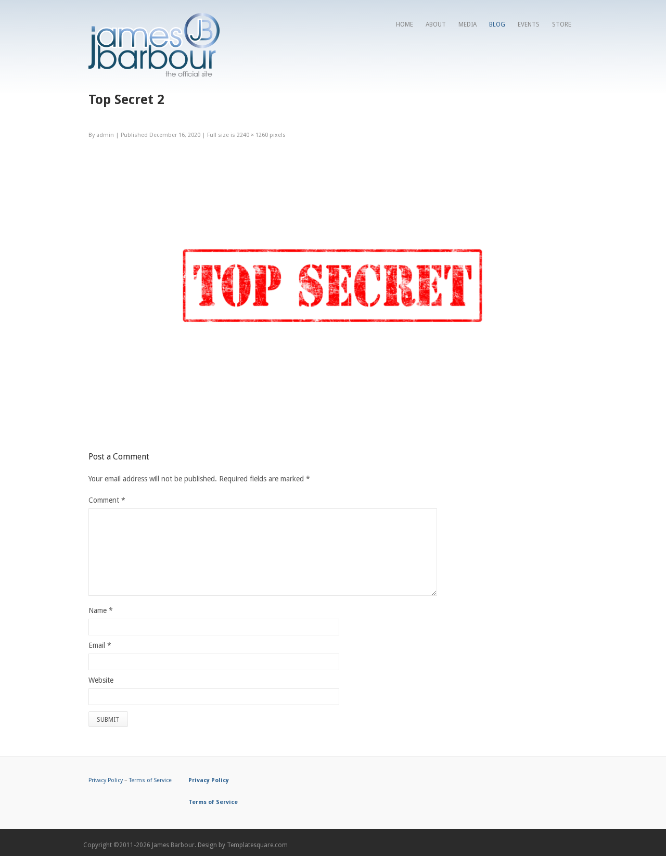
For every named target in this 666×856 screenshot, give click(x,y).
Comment (106, 500)
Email (96, 645)
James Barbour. (174, 845)
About (436, 24)
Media (467, 24)
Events (529, 24)
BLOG (497, 24)
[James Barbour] (154, 74)
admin (105, 135)
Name (97, 610)
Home (404, 24)
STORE (561, 24)
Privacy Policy (105, 780)
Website (100, 680)
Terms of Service (150, 780)
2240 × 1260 (252, 135)
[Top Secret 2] (333, 424)
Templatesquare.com (257, 845)
